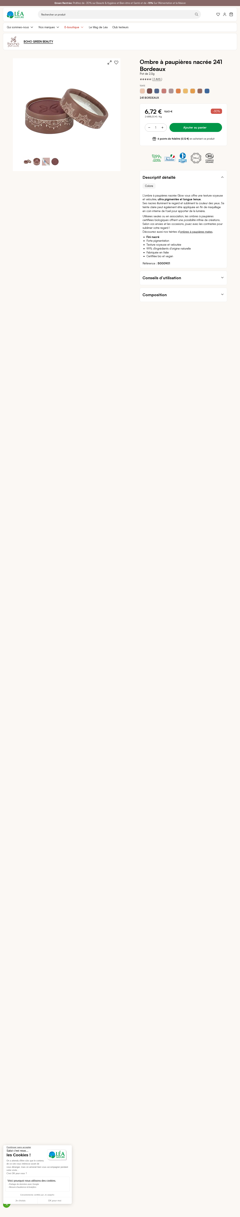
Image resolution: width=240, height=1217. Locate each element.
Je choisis (20, 1200)
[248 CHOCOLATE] (199, 91)
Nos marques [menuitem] (47, 27)
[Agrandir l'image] (109, 62)
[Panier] (231, 14)
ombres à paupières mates (196, 231)
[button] (36, 161)
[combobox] (119, 14)
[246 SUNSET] (178, 91)
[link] (218, 14)
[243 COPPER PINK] (164, 91)
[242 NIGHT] (156, 91)
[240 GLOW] (142, 91)
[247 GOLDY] (185, 91)
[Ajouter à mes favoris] (116, 62)
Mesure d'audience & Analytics (22, 1187)
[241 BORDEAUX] (149, 91)
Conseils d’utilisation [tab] (162, 277)
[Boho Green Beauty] (13, 41)
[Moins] (149, 127)
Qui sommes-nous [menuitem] (18, 27)
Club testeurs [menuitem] (120, 27)
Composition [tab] (155, 294)
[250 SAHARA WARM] (192, 91)
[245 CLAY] (171, 91)
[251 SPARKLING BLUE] (207, 91)
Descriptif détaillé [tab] (159, 177)
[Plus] (162, 127)
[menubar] (120, 27)
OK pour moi (54, 1200)
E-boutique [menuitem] (71, 27)
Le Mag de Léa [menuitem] (98, 27)
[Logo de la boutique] (15, 14)
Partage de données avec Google (24, 1184)
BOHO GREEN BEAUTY (38, 41)
